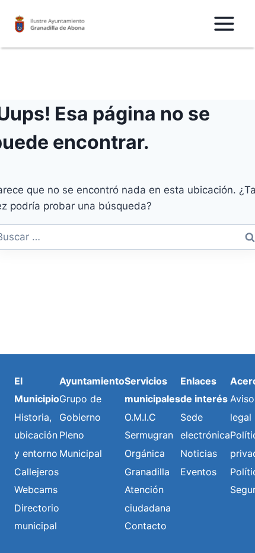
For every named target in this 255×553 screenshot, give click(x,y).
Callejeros (36, 472)
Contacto (146, 526)
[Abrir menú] (224, 23)
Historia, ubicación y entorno (36, 435)
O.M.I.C (140, 417)
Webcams (36, 489)
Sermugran (149, 435)
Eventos (198, 472)
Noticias (198, 453)
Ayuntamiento (92, 381)
